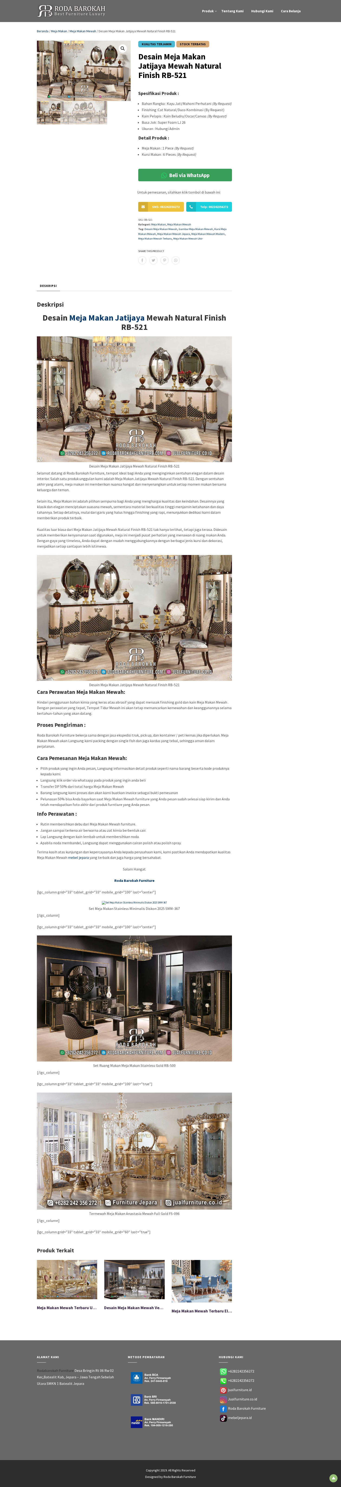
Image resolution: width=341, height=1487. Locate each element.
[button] (123, 48)
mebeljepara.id (240, 1417)
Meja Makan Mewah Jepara (173, 234)
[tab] (48, 286)
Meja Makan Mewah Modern (208, 234)
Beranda (42, 31)
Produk (208, 11)
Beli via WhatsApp (188, 175)
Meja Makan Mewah (83, 31)
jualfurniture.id (240, 1389)
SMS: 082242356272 (166, 207)
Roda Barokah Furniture (247, 1408)
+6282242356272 (241, 1371)
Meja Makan (59, 31)
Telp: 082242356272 (214, 207)
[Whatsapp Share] (176, 260)
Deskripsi (48, 286)
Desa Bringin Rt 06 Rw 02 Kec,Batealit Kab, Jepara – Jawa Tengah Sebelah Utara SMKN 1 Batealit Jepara (75, 1377)
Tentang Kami (232, 11)
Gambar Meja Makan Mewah (196, 229)
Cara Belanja (291, 11)
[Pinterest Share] (165, 260)
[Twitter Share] (153, 260)
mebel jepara (78, 857)
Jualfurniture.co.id (242, 1399)
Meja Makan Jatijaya (107, 317)
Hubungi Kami (262, 11)
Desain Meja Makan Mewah (161, 229)
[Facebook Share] (142, 260)
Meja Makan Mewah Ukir (188, 238)
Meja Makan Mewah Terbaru (155, 238)
